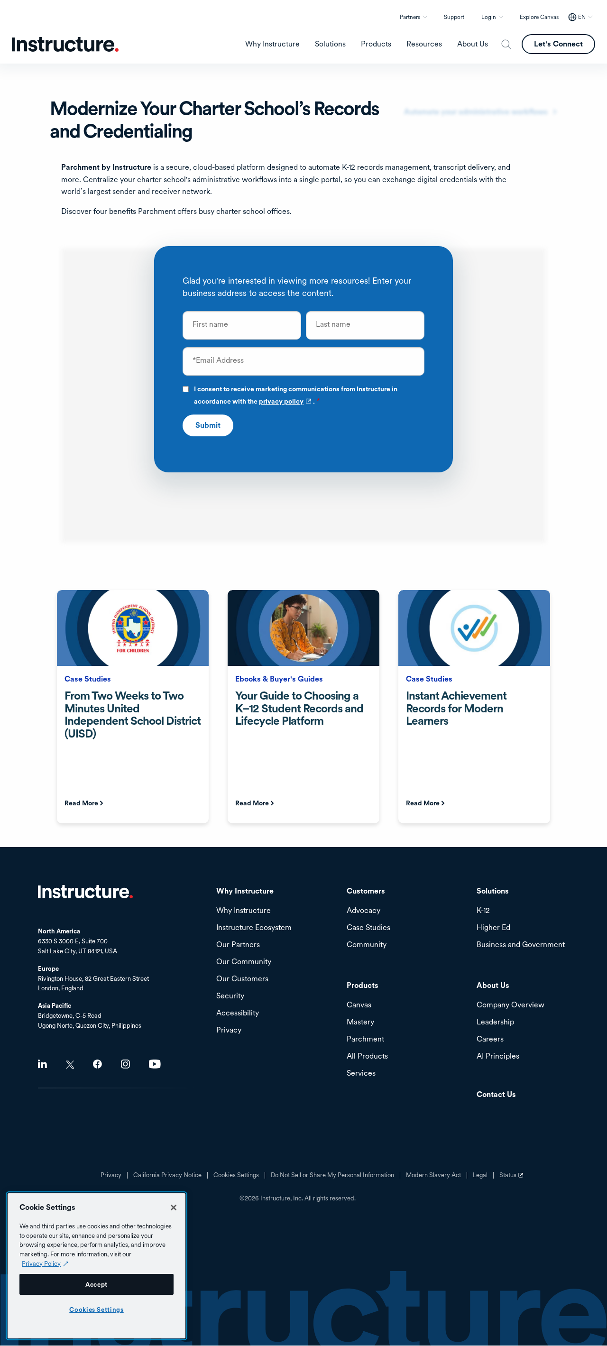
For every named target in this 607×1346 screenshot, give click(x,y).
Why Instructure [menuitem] (272, 44)
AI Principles (498, 1056)
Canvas (359, 1005)
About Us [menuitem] (472, 44)
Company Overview (510, 1005)
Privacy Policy (41, 1263)
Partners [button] (410, 17)
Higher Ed (493, 928)
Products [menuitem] (376, 44)
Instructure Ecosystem (254, 928)
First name (210, 324)
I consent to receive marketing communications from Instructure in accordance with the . (295, 396)
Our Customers (242, 979)
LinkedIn (42, 1064)
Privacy (111, 1175)
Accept (96, 1284)
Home (85, 891)
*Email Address (218, 360)
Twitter (70, 1064)
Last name (333, 324)
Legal (480, 1175)
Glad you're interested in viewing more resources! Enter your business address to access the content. (297, 287)
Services (361, 1073)
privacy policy (286, 401)
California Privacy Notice (167, 1175)
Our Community (243, 962)
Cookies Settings (96, 1309)
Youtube (155, 1064)
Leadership (495, 1022)
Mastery (360, 1022)
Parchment (365, 1039)
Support (454, 17)
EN (582, 17)
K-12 (483, 911)
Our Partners (238, 945)
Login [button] (488, 17)
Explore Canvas (539, 17)
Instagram (125, 1064)
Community (366, 945)
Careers (490, 1039)
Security (230, 996)
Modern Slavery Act (433, 1175)
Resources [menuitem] (424, 44)
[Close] (173, 1207)
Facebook (97, 1064)
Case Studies (368, 928)
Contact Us (496, 1095)
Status (512, 1178)
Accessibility (237, 1013)
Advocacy (363, 911)
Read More (81, 803)
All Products (367, 1056)
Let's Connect (558, 43)
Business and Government (521, 945)
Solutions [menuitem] (330, 44)
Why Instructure (243, 911)
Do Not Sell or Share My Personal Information (332, 1175)
